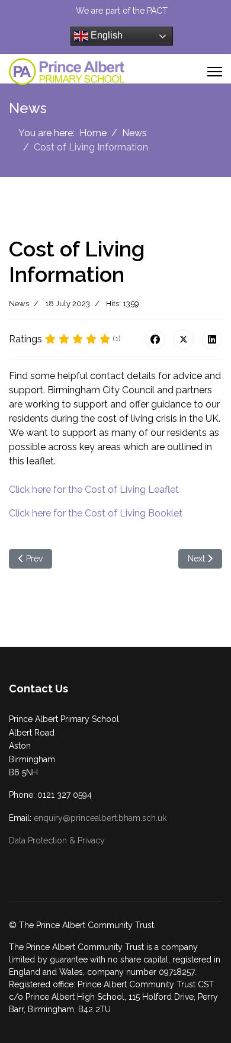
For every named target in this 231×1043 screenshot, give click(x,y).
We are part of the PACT (122, 10)
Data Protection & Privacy (57, 840)
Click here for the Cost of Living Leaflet (94, 489)
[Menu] (214, 71)
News (19, 303)
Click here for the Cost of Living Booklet (95, 513)
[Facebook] (155, 339)
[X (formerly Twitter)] (184, 339)
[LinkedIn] (212, 339)
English (105, 35)
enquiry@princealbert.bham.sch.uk (100, 818)
